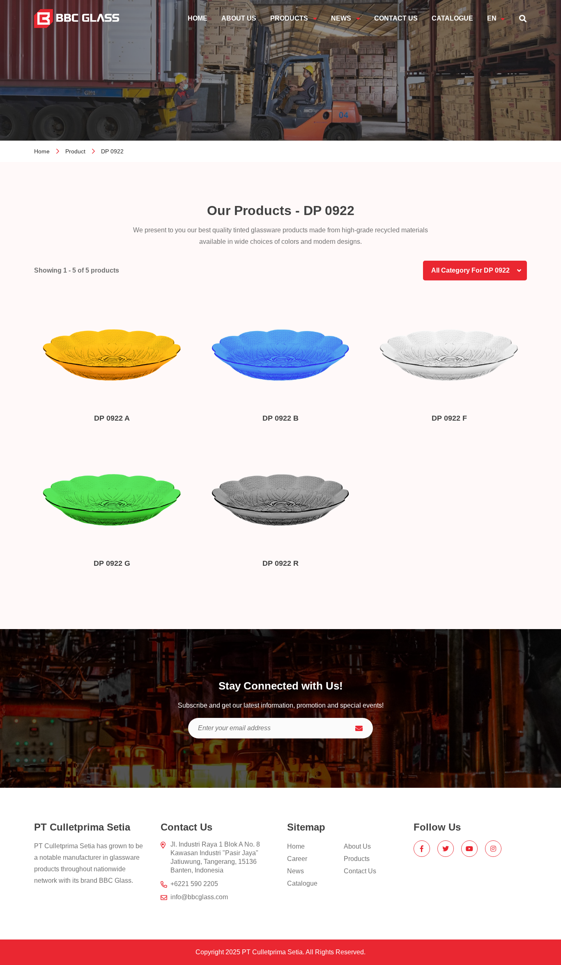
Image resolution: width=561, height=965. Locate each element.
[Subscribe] (359, 728)
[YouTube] (469, 848)
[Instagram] (493, 848)
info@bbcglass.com (199, 896)
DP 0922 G (112, 563)
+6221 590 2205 (194, 883)
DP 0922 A (112, 418)
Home (42, 151)
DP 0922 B (280, 418)
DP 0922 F (449, 418)
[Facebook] (422, 848)
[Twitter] (445, 848)
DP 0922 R (280, 563)
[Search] (523, 18)
